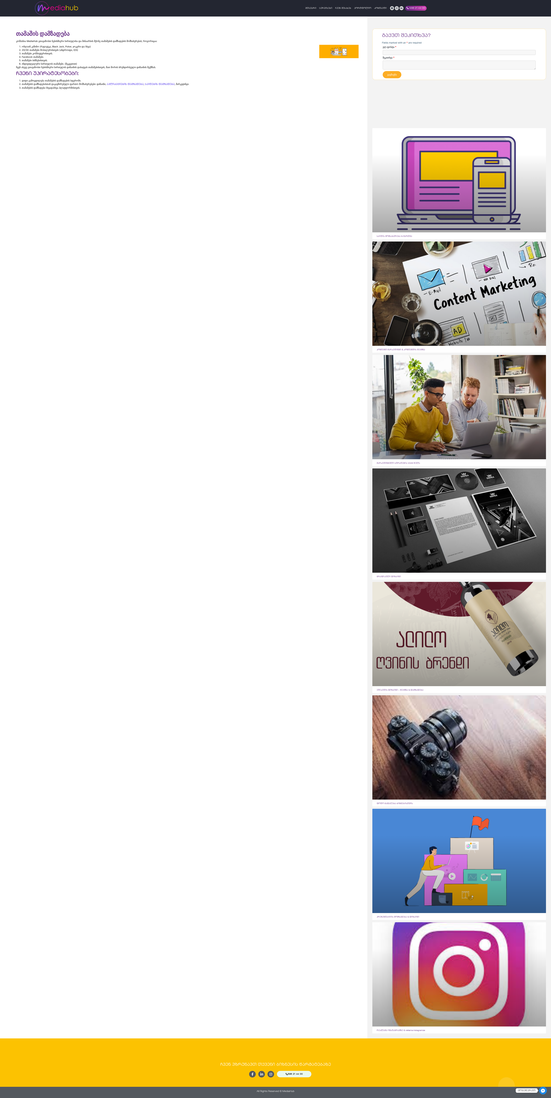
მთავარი (310, 8)
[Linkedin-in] (261, 1074)
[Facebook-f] (252, 1074)
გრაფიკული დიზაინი (389, 577)
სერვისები (325, 8)
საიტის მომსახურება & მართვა (394, 236)
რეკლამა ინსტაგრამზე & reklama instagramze (401, 1030)
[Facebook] (392, 8)
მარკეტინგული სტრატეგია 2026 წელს (398, 463)
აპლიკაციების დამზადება (125, 84)
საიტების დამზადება (160, 84)
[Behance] (401, 8)
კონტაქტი (380, 8)
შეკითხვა (388, 57)
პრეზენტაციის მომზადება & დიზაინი (398, 917)
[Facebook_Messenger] (543, 1090)
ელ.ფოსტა (389, 47)
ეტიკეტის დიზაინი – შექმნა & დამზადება (400, 690)
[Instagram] (397, 8)
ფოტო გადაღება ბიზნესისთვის (395, 803)
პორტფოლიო (362, 8)
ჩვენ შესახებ (343, 8)
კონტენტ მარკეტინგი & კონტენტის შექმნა (401, 350)
